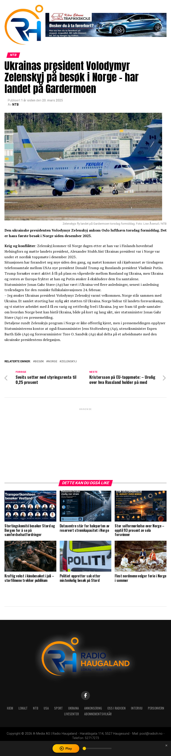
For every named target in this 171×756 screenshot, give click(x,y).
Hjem (10, 708)
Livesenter (71, 714)
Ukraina (73, 708)
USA (46, 708)
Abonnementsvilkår (98, 714)
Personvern (156, 708)
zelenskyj (69, 361)
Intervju (136, 708)
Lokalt (23, 708)
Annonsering (93, 708)
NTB (15, 104)
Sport (58, 708)
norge (52, 361)
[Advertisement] (85, 442)
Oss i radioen (116, 708)
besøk (39, 361)
